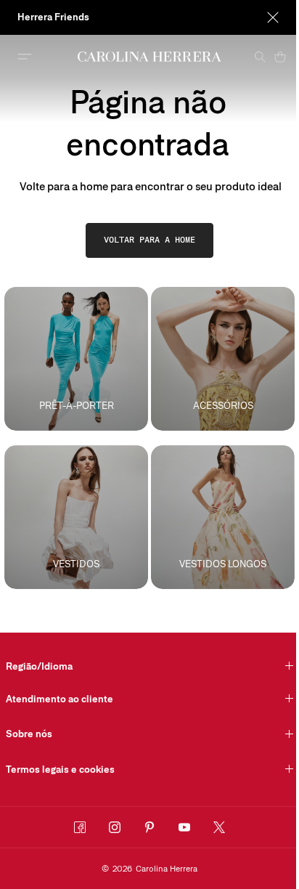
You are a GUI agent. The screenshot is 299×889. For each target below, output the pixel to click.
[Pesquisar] (260, 56)
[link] (149, 240)
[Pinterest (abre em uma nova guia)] (149, 827)
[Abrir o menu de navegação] (25, 57)
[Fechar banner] (273, 17)
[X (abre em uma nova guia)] (219, 827)
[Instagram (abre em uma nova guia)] (114, 827)
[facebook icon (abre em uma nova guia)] (80, 827)
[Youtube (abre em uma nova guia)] (184, 827)
